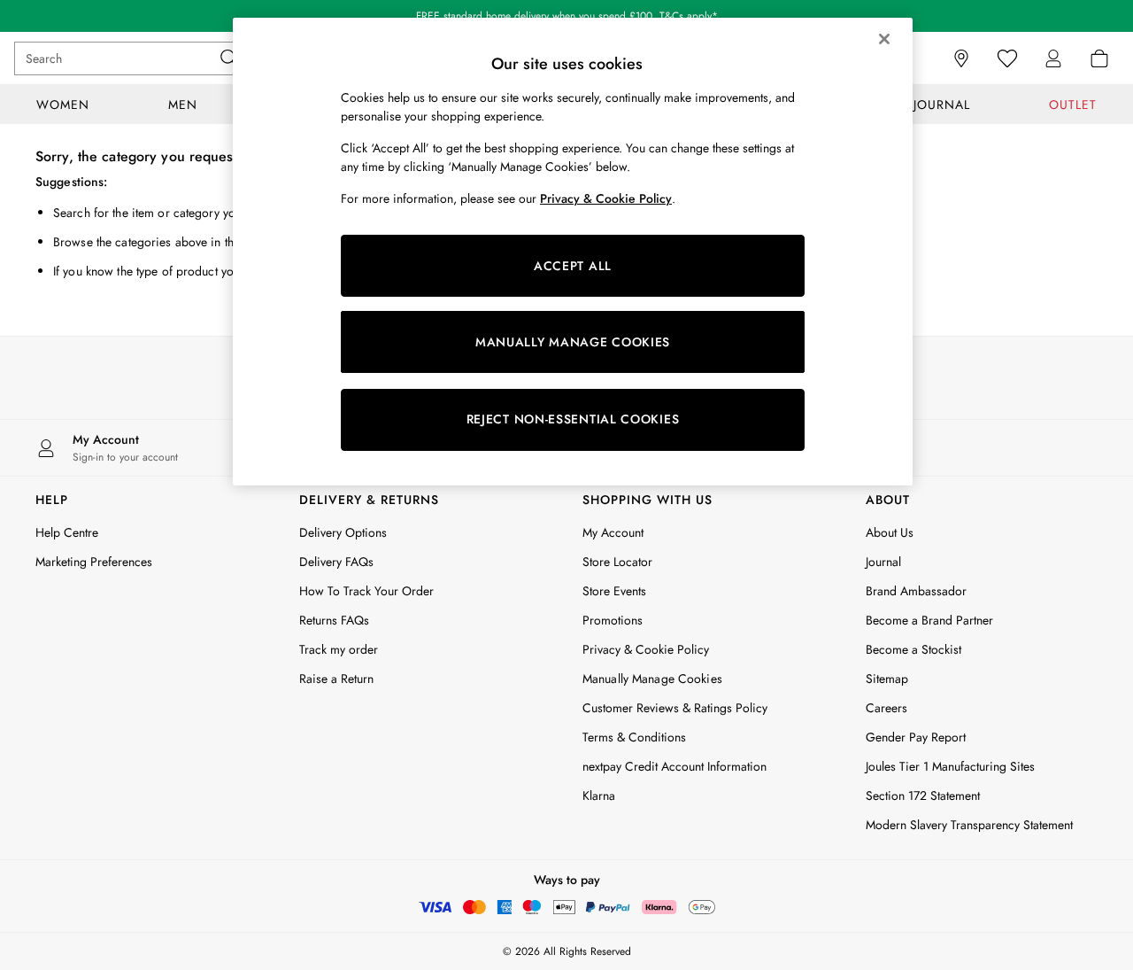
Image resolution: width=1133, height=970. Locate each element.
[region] (573, 251)
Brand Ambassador (916, 591)
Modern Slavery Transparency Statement (969, 825)
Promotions (612, 620)
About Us (889, 532)
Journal (883, 561)
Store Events (614, 591)
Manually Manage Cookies (652, 678)
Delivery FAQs (336, 561)
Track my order (338, 649)
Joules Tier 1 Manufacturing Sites (950, 766)
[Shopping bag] (1099, 58)
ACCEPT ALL (573, 266)
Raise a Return (336, 678)
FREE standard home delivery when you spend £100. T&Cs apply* (567, 16)
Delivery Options (343, 532)
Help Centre (66, 532)
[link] (1053, 58)
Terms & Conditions (634, 737)
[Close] (884, 38)
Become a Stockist (913, 649)
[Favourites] (1007, 58)
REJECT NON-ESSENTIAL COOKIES (573, 419)
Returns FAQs (334, 620)
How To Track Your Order (366, 591)
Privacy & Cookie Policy (645, 649)
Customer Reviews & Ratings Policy (674, 708)
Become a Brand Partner (929, 620)
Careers (886, 708)
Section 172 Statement (923, 795)
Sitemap (887, 678)
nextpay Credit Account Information (674, 766)
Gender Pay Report (916, 737)
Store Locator (617, 561)
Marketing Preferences (93, 561)
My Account (613, 532)
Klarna (598, 795)
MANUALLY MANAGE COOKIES (572, 342)
